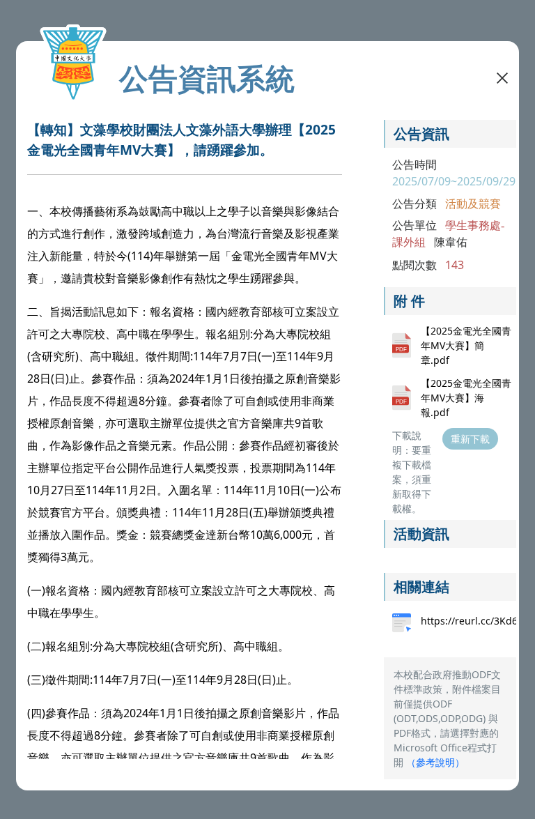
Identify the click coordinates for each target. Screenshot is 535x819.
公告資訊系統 (207, 78)
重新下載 (470, 438)
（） (435, 762)
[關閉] (502, 76)
